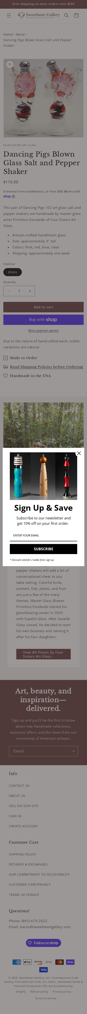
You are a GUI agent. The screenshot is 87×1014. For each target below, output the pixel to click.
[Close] (79, 453)
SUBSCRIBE (43, 548)
